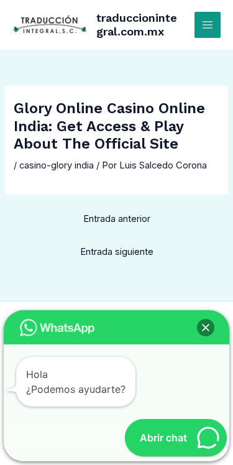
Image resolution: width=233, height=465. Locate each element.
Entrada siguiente (116, 251)
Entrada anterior (116, 218)
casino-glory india (56, 165)
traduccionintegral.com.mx (136, 24)
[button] (205, 327)
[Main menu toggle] (207, 25)
